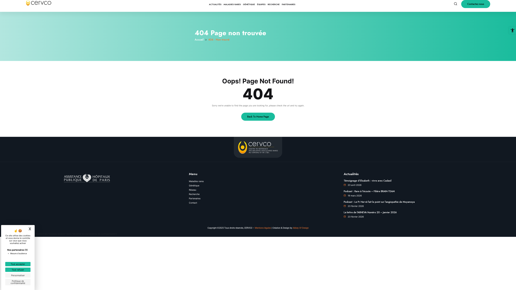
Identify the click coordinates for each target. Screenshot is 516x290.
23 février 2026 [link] (356, 206)
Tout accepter (18, 264)
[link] (512, 30)
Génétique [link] (249, 4)
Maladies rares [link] (232, 4)
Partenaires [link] (288, 4)
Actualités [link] (215, 4)
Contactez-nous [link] (475, 4)
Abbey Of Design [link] (301, 228)
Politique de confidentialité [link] (18, 282)
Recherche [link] (274, 4)
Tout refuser (18, 269)
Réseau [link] (192, 190)
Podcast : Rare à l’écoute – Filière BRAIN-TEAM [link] (369, 191)
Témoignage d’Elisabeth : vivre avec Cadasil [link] (367, 180)
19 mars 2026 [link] (355, 195)
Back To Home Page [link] (258, 116)
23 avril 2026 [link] (354, 185)
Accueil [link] (200, 40)
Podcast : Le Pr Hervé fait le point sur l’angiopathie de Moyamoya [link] (379, 202)
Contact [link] (193, 202)
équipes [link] (261, 4)
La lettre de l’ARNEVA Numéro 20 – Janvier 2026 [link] (370, 212)
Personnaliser (18, 275)
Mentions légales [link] (263, 228)
